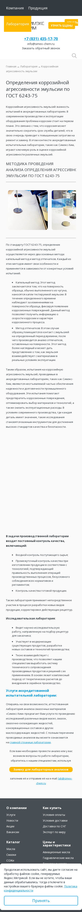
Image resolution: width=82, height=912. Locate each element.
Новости (12, 820)
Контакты (14, 39)
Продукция (38, 8)
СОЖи (10, 860)
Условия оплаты (54, 814)
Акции (10, 826)
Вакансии (12, 832)
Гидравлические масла (58, 858)
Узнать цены (71, 24)
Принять (41, 900)
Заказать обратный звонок (41, 48)
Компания (15, 8)
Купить (39, 23)
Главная (11, 66)
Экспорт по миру (54, 832)
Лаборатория (17, 23)
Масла (10, 849)
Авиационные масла (56, 852)
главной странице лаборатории (30, 742)
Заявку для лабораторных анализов (41, 769)
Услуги (10, 814)
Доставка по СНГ (54, 826)
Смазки (11, 854)
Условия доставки (55, 820)
